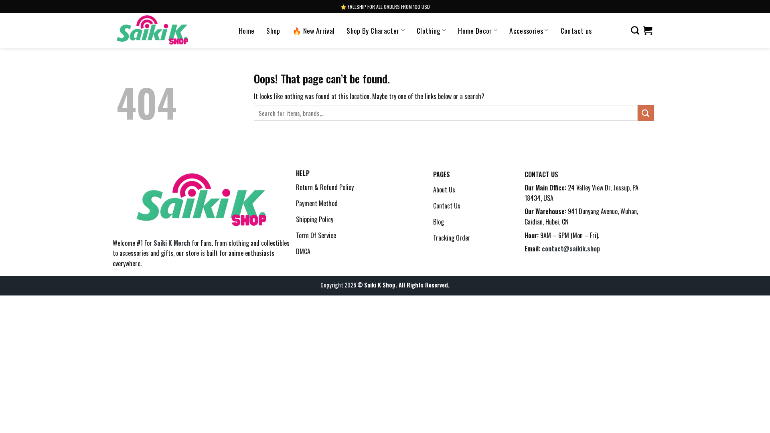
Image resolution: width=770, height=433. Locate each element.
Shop (273, 30)
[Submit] (646, 113)
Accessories (526, 30)
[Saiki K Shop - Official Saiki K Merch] (152, 30)
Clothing (429, 30)
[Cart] (647, 30)
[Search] (635, 30)
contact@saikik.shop (571, 248)
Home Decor (475, 30)
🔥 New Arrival (313, 30)
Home (246, 30)
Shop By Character (372, 30)
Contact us (576, 30)
